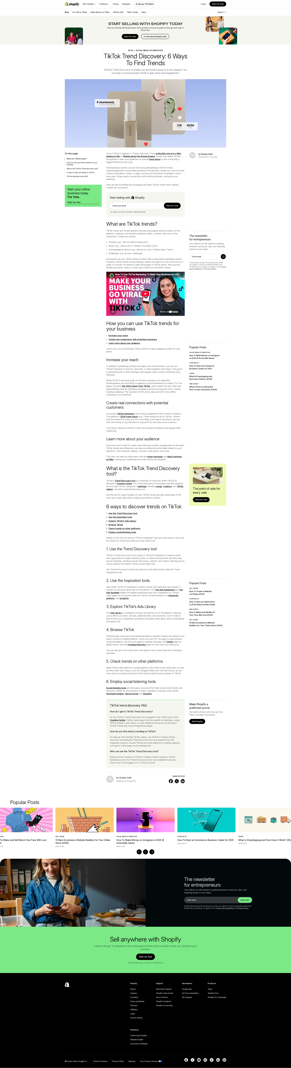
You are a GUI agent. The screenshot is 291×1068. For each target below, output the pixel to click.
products (124, 598)
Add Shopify (197, 721)
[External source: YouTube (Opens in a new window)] (199, 1060)
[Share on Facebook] (171, 781)
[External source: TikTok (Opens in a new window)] (211, 1060)
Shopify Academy (163, 1001)
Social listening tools (116, 688)
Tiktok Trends (132, 12)
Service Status (136, 1018)
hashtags (142, 486)
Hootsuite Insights (115, 694)
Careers (133, 993)
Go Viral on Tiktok (79, 12)
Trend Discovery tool (125, 481)
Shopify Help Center (164, 993)
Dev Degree (187, 997)
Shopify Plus (213, 993)
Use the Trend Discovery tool (123, 513)
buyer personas (155, 456)
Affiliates (133, 1009)
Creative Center (124, 483)
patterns (110, 598)
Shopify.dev (187, 989)
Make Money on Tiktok (100, 12)
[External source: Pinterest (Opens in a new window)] (224, 1060)
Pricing (115, 4)
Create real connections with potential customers (133, 339)
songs (159, 486)
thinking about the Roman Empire (139, 156)
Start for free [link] (172, 206)
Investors (134, 997)
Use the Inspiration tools (120, 517)
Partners (134, 1005)
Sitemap (131, 1061)
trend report (155, 159)
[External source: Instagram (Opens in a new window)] (205, 1060)
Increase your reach (118, 335)
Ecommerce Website (139, 1044)
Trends (169, 642)
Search (220, 12)
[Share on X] (177, 781)
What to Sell (118, 12)
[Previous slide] (139, 851)
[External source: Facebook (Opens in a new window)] (186, 1060)
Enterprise (126, 4)
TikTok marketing (125, 414)
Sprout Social (131, 694)
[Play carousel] (145, 851)
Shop (210, 989)
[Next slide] (151, 851)
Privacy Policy (210, 269)
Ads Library (116, 613)
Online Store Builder (138, 1035)
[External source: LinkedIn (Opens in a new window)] (218, 1060)
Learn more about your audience (124, 343)
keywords (173, 595)
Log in (203, 4)
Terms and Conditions (225, 908)
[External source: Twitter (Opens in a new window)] (192, 1060)
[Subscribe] (223, 256)
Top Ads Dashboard (164, 590)
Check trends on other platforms (124, 528)
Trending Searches (136, 644)
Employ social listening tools (122, 532)
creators (167, 486)
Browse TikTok (116, 525)
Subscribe (244, 900)
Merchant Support (164, 989)
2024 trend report (129, 416)
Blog (67, 12)
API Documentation (190, 993)
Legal (132, 1013)
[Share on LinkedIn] (183, 781)
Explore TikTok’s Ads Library (122, 521)
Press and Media (137, 1001)
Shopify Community (164, 1005)
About (132, 989)
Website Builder (136, 1039)
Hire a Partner (162, 997)
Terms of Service (100, 1061)
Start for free (218, 4)
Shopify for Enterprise (217, 997)
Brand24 (147, 694)
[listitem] (145, 826)
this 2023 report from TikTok (136, 386)
